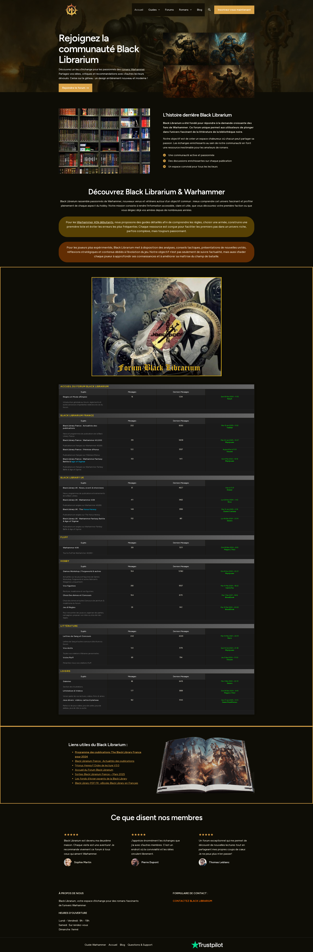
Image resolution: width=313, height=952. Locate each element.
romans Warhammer (133, 69)
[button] (209, 10)
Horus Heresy (89, 509)
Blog (199, 9)
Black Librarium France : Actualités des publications (104, 761)
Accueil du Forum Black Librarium (94, 769)
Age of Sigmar (78, 461)
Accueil (138, 9)
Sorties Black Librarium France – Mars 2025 (100, 774)
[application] (158, 9)
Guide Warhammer (95, 944)
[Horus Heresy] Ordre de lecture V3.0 (97, 765)
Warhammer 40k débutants (95, 222)
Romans (183, 9)
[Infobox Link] (207, 945)
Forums (169, 9)
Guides (152, 9)
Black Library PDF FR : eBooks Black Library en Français (106, 783)
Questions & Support (140, 944)
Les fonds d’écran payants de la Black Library (101, 778)
